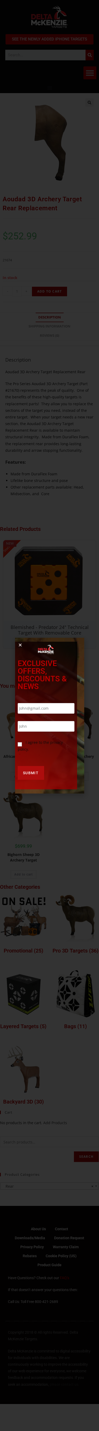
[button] (20, 645)
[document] (49, 715)
